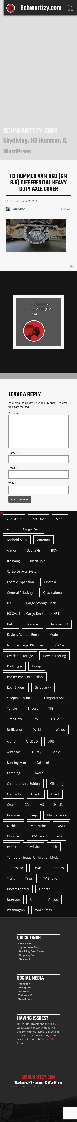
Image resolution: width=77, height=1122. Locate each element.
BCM (54, 550)
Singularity (43, 687)
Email (12, 468)
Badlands (34, 550)
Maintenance (57, 815)
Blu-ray (36, 752)
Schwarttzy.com (41, 8)
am (29, 987)
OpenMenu (71, 8)
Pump (36, 666)
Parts (58, 836)
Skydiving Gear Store (31, 951)
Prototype (14, 666)
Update (44, 889)
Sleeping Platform (20, 698)
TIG (50, 708)
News (61, 826)
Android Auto (17, 540)
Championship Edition (23, 783)
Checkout (24, 959)
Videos (53, 899)
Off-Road (60, 645)
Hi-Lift (11, 624)
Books (56, 752)
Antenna (43, 540)
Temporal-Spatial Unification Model (33, 857)
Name (13, 453)
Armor (12, 550)
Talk (54, 847)
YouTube (23, 991)
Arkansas (14, 752)
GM (27, 804)
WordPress (43, 910)
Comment (15, 413)
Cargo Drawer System (23, 571)
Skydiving (34, 847)
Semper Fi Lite (53, 1087)
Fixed (55, 794)
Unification (15, 729)
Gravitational (53, 592)
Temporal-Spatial (56, 698)
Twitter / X (25, 995)
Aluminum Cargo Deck (23, 529)
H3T (56, 613)
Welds (60, 729)
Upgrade (13, 899)
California (43, 762)
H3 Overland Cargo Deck (25, 613)
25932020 (38, 519)
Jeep (34, 815)
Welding (39, 729)
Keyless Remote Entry (23, 634)
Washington (16, 910)
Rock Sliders (16, 687)
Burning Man (16, 762)
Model (54, 634)
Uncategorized (18, 889)
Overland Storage (20, 656)
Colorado (14, 794)
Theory (33, 708)
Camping (13, 773)
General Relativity (20, 592)
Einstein (50, 582)
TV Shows (50, 878)
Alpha (60, 519)
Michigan (13, 826)
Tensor (12, 708)
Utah (34, 899)
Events (36, 794)
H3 (9, 603)
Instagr (22, 987)
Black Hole (37, 561)
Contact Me (25, 943)
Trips (29, 878)
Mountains (39, 826)
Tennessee (15, 868)
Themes (58, 868)
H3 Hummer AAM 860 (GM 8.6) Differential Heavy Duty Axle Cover (41, 309)
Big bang (13, 561)
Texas (37, 868)
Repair (12, 847)
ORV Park (37, 836)
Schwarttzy (64, 1087)
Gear (10, 804)
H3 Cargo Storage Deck (38, 603)
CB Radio (37, 773)
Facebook (24, 983)
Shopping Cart (27, 955)
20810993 (14, 519)
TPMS (36, 719)
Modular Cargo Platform (25, 645)
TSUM (55, 719)
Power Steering (54, 656)
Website (13, 483)
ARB (51, 741)
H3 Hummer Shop (29, 947)
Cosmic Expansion (20, 582)
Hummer (32, 624)
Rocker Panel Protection (25, 677)
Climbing (56, 783)
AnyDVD (32, 741)
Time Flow (14, 719)
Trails (11, 878)
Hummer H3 (59, 624)
